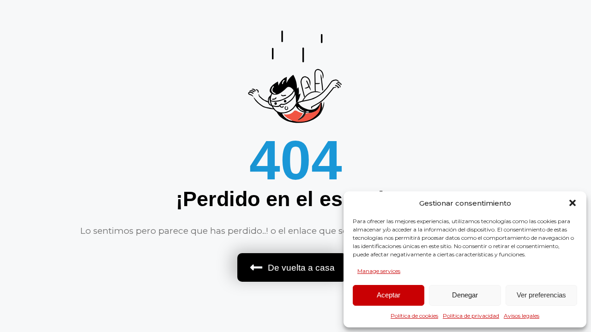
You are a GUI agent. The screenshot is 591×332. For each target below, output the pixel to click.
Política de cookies (414, 315)
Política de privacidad (471, 315)
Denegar (465, 295)
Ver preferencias (541, 295)
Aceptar (388, 295)
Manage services (378, 270)
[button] (572, 203)
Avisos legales (521, 315)
